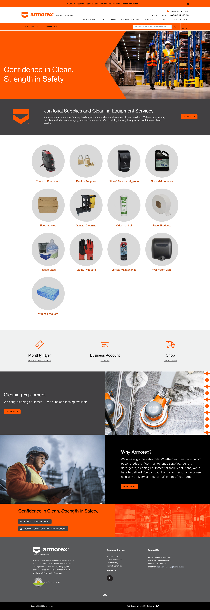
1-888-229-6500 (179, 15)
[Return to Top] (105, 595)
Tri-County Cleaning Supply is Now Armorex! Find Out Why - (102, 3)
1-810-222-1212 (160, 564)
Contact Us (164, 19)
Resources (149, 19)
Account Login (112, 556)
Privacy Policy (112, 563)
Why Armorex (89, 19)
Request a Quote (181, 19)
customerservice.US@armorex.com (170, 567)
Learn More (189, 116)
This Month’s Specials (130, 19)
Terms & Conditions (114, 566)
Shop (102, 19)
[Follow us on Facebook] (110, 578)
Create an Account (114, 559)
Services (112, 19)
